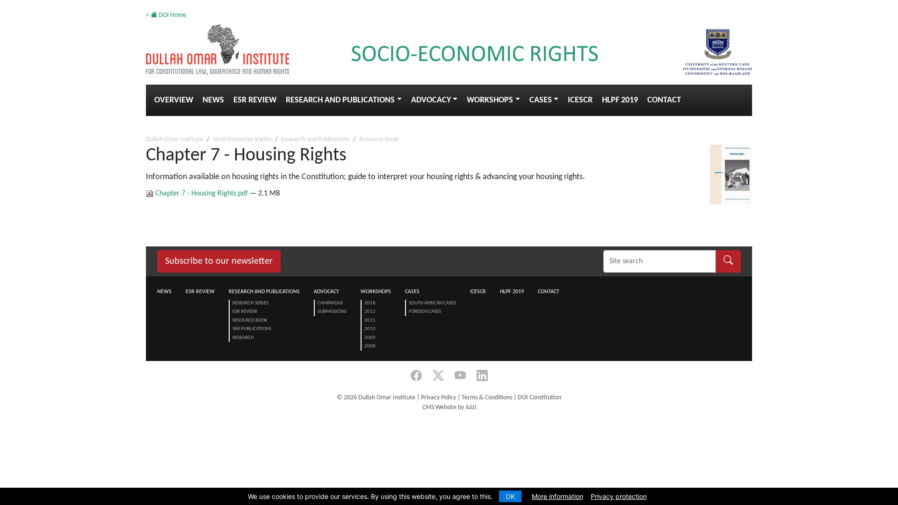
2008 (370, 346)
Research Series (250, 303)
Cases (540, 100)
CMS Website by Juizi (449, 407)
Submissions (332, 311)
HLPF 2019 (620, 100)
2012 (370, 311)
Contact (664, 100)
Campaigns (330, 303)
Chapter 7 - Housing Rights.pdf (201, 193)
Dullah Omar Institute (174, 139)
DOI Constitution (539, 397)
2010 (370, 329)
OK (510, 496)
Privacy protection (619, 496)
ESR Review (254, 100)
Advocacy (431, 100)
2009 (370, 337)
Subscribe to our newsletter (219, 261)
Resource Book (378, 139)
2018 (370, 303)
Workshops (490, 100)
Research (243, 337)
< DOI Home (166, 15)
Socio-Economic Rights (242, 139)
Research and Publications (340, 100)
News (213, 100)
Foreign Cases (425, 311)
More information (557, 496)
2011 (370, 320)
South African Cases (432, 303)
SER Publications (251, 329)
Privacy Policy (438, 397)
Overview (173, 100)
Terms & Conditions (487, 397)
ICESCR (580, 100)
